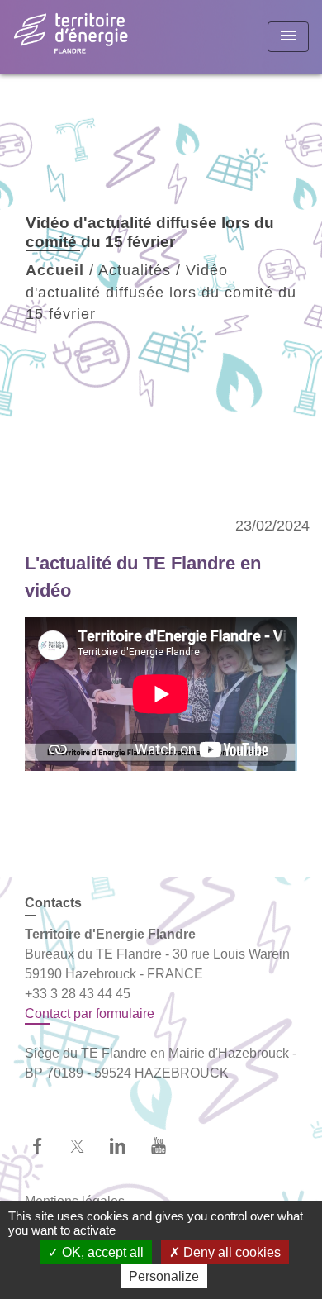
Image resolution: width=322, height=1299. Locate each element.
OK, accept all (101, 1252)
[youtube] (166, 1146)
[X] (85, 1146)
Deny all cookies (230, 1252)
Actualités (134, 270)
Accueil (55, 270)
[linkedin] (126, 1146)
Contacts (53, 903)
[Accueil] (75, 37)
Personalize (164, 1276)
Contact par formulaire (89, 1013)
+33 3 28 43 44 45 (77, 994)
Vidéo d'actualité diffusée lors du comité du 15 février (161, 292)
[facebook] (45, 1146)
